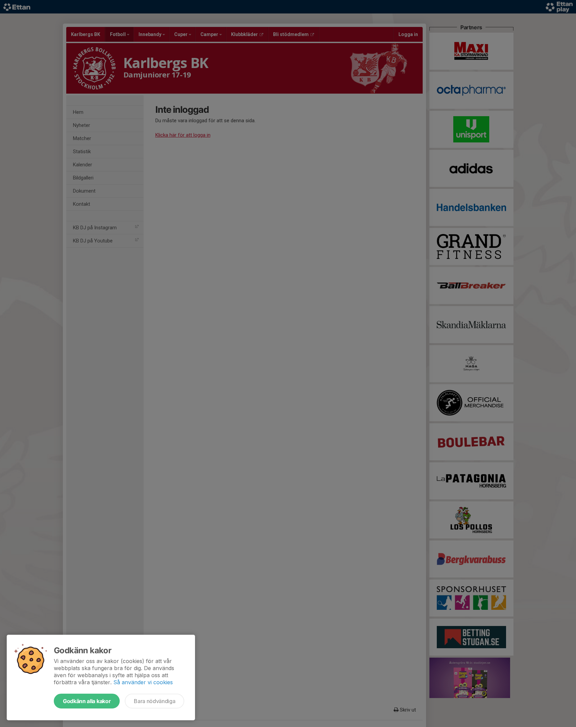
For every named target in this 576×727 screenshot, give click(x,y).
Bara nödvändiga (154, 701)
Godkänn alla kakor (87, 701)
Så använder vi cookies (143, 682)
